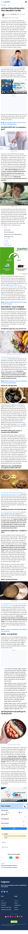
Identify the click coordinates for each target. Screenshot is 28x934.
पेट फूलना (6, 241)
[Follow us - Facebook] (2, 891)
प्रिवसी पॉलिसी (3, 905)
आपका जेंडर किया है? (4, 810)
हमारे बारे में (16, 903)
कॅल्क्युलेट (14, 828)
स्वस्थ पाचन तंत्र (3, 5)
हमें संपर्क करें (16, 909)
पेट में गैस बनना (7, 238)
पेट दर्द (5, 228)
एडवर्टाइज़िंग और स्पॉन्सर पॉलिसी (6, 909)
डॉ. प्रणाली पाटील (13, 14)
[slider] (7, 92)
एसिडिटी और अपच (7, 245)
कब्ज (9, 5)
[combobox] (24, 821)
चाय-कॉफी (17, 406)
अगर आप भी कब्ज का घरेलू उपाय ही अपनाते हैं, (10, 68)
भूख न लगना (6, 243)
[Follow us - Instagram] (4, 891)
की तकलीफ (19, 424)
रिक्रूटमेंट (16, 907)
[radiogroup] (14, 812)
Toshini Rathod (5, 17)
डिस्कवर (2, 896)
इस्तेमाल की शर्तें (3, 903)
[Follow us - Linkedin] (7, 891)
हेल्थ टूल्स (15, 896)
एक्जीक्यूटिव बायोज (17, 905)
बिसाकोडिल (3, 295)
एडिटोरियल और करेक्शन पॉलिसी (6, 907)
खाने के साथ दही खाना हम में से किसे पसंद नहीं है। (10, 512)
